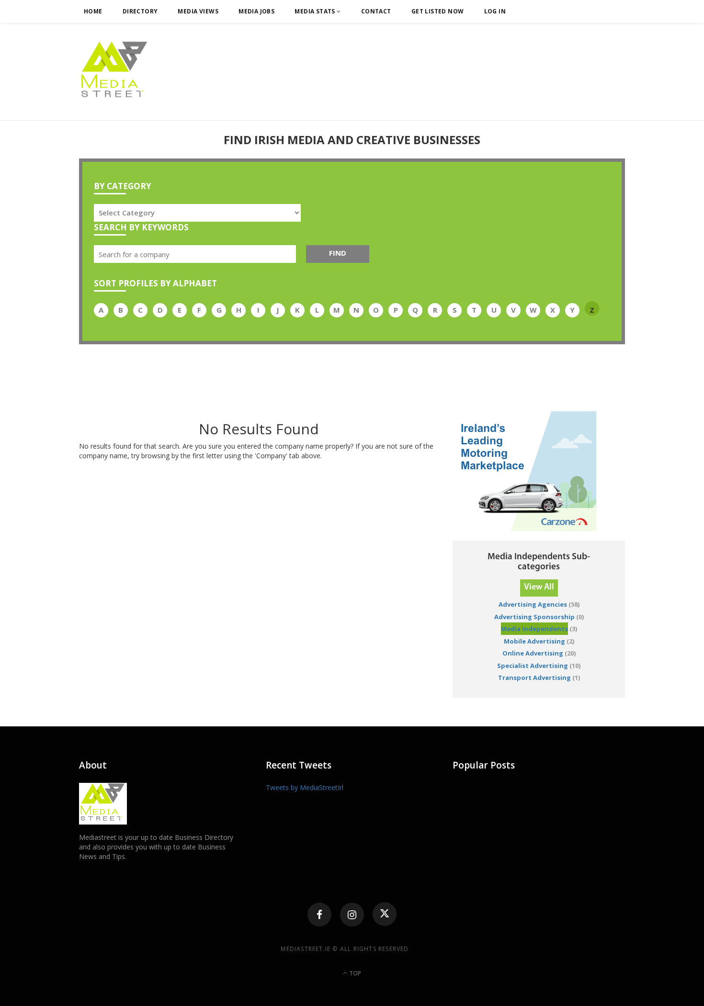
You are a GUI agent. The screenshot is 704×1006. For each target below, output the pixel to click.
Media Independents (534, 628)
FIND (337, 253)
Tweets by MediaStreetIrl (304, 787)
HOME (93, 11)
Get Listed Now (437, 11)
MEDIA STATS (316, 11)
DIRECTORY (140, 11)
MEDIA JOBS (256, 11)
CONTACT (376, 11)
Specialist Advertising (532, 665)
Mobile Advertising (534, 641)
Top (354, 973)
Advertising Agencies (533, 604)
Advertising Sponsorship (534, 616)
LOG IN (495, 11)
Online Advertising (532, 653)
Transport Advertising (534, 677)
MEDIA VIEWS (198, 11)
